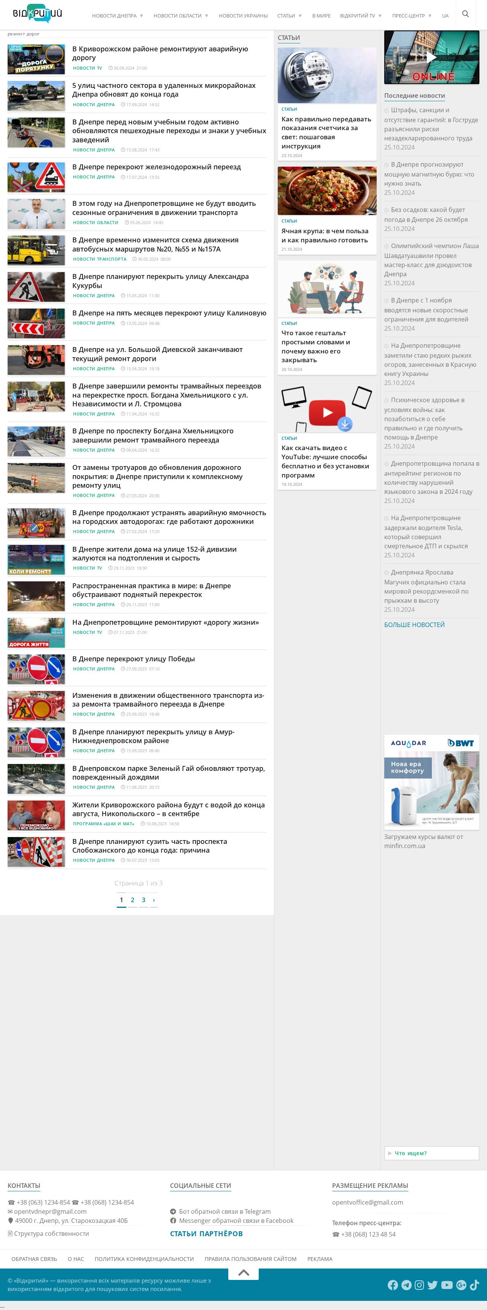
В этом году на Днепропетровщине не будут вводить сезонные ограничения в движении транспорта (164, 207)
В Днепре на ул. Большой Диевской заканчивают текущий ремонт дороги (157, 354)
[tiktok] (474, 1285)
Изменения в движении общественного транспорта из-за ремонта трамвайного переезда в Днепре (168, 699)
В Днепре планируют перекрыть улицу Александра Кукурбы (160, 281)
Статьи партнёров (206, 1233)
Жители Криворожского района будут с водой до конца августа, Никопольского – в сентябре (168, 809)
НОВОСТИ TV (87, 68)
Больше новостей (414, 625)
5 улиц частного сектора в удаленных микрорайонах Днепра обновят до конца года (164, 90)
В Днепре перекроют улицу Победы (133, 658)
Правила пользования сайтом (251, 1258)
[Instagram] (419, 1285)
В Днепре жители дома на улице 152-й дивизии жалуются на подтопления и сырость (154, 553)
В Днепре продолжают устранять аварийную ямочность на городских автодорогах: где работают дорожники (169, 517)
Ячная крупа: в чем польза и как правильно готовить (325, 235)
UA (445, 15)
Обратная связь (34, 1258)
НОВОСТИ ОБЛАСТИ (178, 15)
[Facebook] (393, 1285)
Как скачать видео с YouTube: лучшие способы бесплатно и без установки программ (325, 461)
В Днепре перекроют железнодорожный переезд (156, 166)
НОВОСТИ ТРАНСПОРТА (99, 259)
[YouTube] (447, 1285)
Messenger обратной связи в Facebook (234, 1220)
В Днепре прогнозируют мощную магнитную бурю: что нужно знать (429, 174)
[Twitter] (432, 1285)
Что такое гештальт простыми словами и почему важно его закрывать (316, 346)
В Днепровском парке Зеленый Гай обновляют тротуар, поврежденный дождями (168, 773)
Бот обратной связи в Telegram (223, 1211)
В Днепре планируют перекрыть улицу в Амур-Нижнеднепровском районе (153, 736)
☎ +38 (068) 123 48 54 (364, 1234)
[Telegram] (406, 1285)
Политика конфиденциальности (144, 1258)
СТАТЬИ (286, 15)
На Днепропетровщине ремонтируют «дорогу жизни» (165, 622)
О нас (76, 1258)
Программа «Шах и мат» (104, 823)
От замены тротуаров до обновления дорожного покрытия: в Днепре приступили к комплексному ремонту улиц (157, 476)
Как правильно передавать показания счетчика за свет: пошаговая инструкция (326, 132)
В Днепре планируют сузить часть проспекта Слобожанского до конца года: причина (149, 846)
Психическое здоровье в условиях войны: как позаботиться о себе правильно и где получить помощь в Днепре (424, 418)
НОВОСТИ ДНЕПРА (114, 15)
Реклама (320, 1258)
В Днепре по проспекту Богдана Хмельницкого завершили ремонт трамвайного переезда (153, 435)
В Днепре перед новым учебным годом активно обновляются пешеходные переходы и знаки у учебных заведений (169, 130)
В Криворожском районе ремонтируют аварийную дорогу (160, 53)
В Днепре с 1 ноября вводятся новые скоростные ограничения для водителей (426, 309)
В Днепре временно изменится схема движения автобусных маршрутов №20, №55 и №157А (155, 244)
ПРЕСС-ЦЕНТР (408, 15)
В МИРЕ (321, 15)
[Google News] (461, 1285)
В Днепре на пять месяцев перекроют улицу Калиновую (169, 312)
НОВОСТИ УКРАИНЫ (243, 15)
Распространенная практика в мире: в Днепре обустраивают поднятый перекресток (151, 590)
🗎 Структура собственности (48, 1233)
